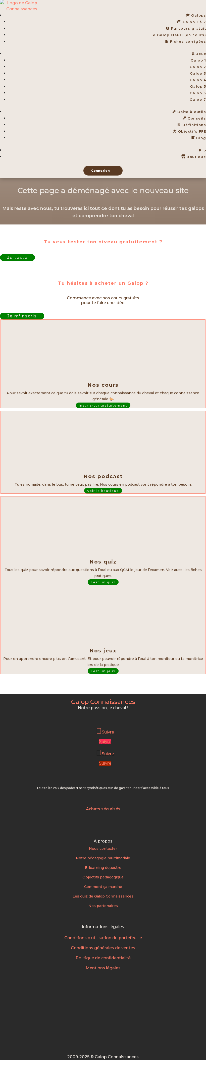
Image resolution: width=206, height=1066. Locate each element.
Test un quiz (103, 582)
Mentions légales (103, 968)
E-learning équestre (103, 867)
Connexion (100, 171)
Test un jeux (103, 671)
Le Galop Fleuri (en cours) (178, 35)
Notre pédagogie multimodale (103, 858)
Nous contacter (103, 848)
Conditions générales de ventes (103, 947)
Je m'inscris (22, 316)
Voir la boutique (103, 490)
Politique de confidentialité (103, 958)
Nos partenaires (103, 906)
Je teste (17, 257)
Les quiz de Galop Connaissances (103, 896)
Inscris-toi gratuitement (103, 405)
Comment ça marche (103, 886)
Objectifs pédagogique (103, 877)
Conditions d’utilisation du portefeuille (103, 937)
